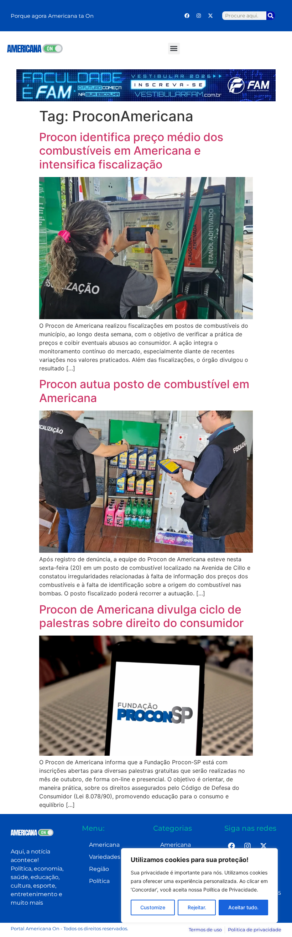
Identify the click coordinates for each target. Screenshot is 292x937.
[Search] (270, 15)
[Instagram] (199, 16)
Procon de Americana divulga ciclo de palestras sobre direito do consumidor (141, 616)
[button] (174, 48)
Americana (104, 844)
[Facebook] (187, 16)
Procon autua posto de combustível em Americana (144, 391)
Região (99, 869)
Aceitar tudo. (243, 907)
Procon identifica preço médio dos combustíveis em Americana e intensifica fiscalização (131, 150)
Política (99, 881)
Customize (152, 907)
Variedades (104, 856)
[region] (199, 885)
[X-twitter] (210, 16)
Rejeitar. (197, 907)
